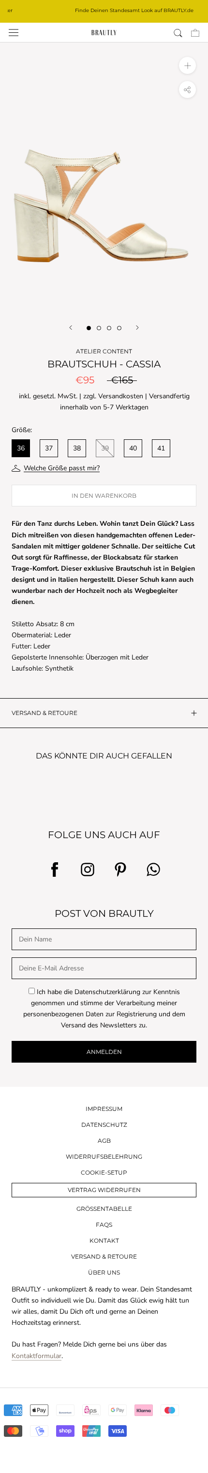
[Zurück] (70, 327)
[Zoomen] (187, 65)
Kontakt (104, 1240)
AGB (104, 1140)
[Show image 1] (89, 328)
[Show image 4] (119, 328)
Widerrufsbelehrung (104, 1156)
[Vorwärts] (137, 327)
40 (133, 448)
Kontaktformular (36, 1356)
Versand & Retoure (104, 1256)
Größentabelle (104, 1208)
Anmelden (104, 1051)
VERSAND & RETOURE (44, 712)
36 (21, 448)
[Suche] (178, 32)
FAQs (104, 1224)
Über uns (104, 1272)
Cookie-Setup (104, 1172)
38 (77, 448)
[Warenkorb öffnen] (195, 33)
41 (161, 448)
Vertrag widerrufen (104, 1189)
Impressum (104, 1108)
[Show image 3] (109, 328)
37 (49, 448)
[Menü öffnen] (13, 32)
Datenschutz (104, 1124)
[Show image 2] (99, 328)
